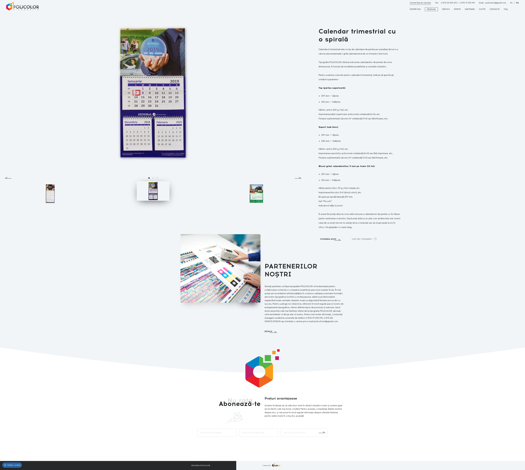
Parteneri (470, 9)
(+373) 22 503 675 (448, 3)
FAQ (506, 9)
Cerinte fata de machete (420, 3)
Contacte (495, 9)
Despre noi (415, 9)
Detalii (268, 331)
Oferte (457, 9)
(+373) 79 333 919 (467, 3)
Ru (511, 3)
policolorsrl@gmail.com (495, 3)
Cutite (482, 9)
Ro (517, 3)
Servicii (446, 9)
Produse (431, 9)
